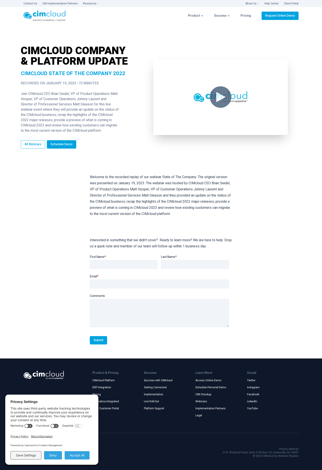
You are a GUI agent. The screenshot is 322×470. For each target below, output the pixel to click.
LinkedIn (252, 401)
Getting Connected (155, 387)
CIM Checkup (203, 394)
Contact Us (30, 3)
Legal (198, 415)
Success (220, 15)
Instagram (253, 387)
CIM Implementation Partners (60, 3)
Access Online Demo (208, 380)
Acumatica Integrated (105, 401)
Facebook (253, 394)
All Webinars (33, 144)
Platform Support (154, 408)
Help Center (271, 3)
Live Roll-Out (151, 401)
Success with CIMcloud (158, 380)
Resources (89, 3)
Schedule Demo (62, 144)
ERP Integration (101, 387)
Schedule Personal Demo (210, 387)
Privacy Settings (289, 449)
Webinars (201, 401)
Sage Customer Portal (105, 408)
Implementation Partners (210, 408)
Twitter (251, 380)
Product (194, 15)
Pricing (246, 15)
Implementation (153, 394)
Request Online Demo (280, 15)
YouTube (252, 408)
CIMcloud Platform (103, 380)
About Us (251, 3)
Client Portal (291, 3)
